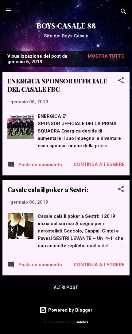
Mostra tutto (106, 56)
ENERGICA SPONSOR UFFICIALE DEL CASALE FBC (57, 85)
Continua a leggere (99, 164)
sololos (82, 322)
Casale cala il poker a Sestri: (47, 189)
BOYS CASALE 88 (66, 25)
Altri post (66, 287)
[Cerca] (123, 12)
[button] (121, 81)
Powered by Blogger (69, 310)
